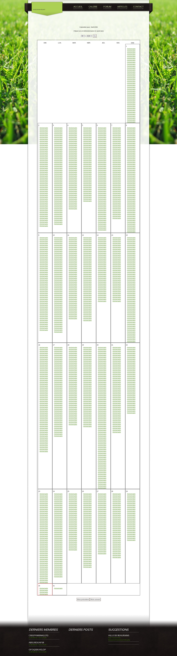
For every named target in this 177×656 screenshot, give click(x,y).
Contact (138, 7)
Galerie (93, 7)
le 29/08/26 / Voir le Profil (37, 637)
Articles (122, 7)
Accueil (78, 7)
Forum (107, 7)
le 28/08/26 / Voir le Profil (37, 645)
